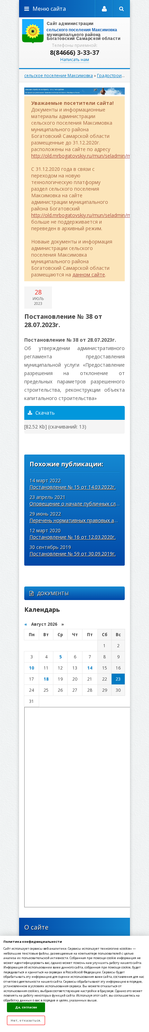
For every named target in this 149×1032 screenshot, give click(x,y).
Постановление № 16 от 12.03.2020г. (72, 537)
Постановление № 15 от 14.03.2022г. (72, 487)
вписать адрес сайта (74, 31)
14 (89, 668)
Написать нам (74, 60)
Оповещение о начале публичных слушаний (81, 503)
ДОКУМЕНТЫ (53, 593)
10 (31, 668)
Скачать (44, 412)
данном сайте (88, 274)
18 (46, 679)
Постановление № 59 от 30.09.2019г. (72, 553)
